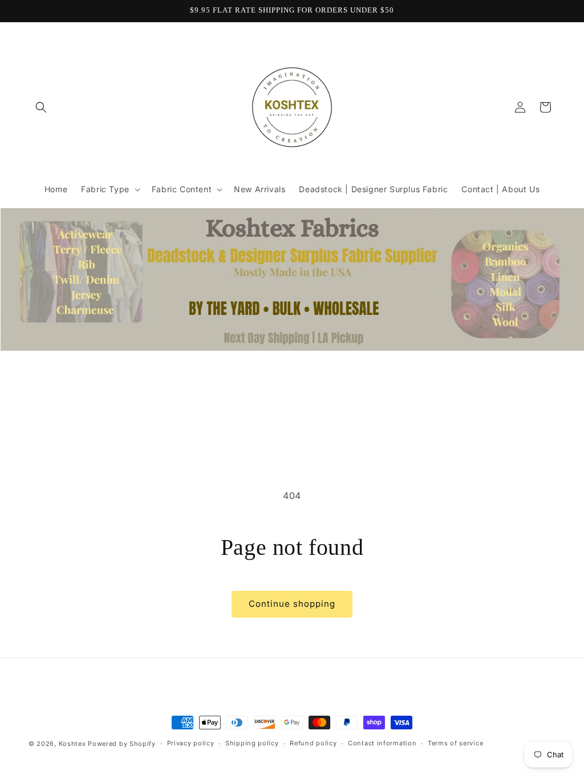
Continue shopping (292, 603)
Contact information (382, 743)
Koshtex (73, 744)
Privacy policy (190, 743)
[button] (41, 107)
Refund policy (313, 743)
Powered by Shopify (122, 744)
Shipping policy (252, 743)
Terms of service (455, 743)
